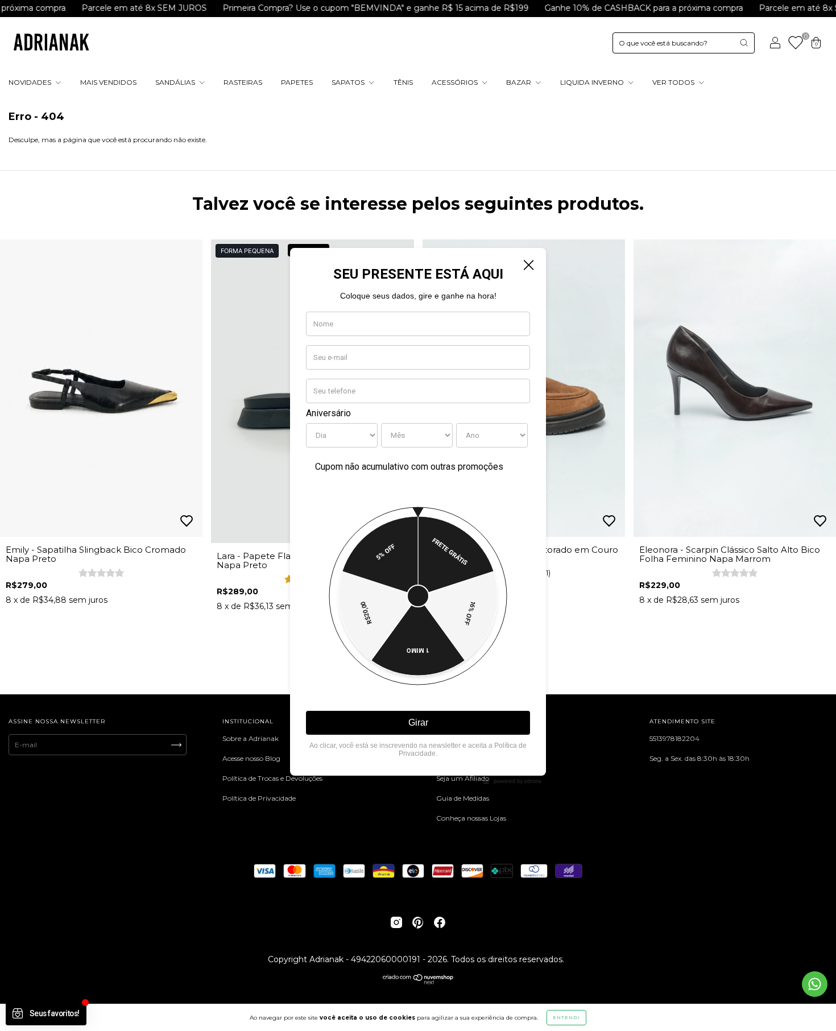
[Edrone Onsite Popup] (418, 515)
